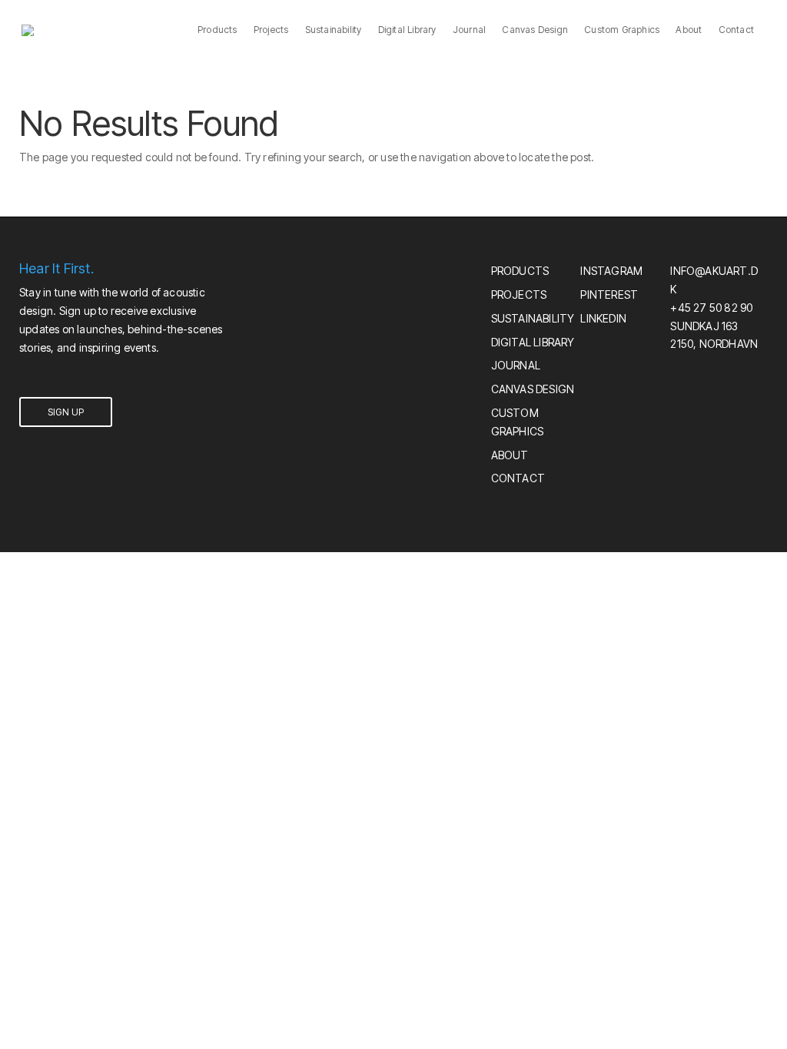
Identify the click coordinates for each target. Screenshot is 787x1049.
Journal (469, 30)
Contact (736, 30)
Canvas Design (535, 30)
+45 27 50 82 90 (711, 307)
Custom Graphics (621, 30)
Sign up (66, 412)
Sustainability (333, 30)
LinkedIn (603, 318)
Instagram (611, 270)
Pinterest (609, 294)
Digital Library (407, 30)
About (689, 30)
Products (217, 30)
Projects (271, 30)
